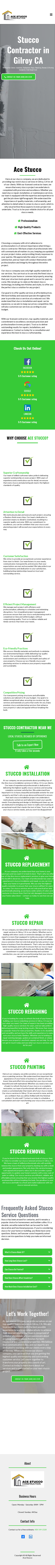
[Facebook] (23, 1536)
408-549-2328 (41, 1529)
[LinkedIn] (30, 1536)
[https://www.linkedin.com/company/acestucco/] (27, 407)
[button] (51, 14)
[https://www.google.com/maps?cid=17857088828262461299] (27, 384)
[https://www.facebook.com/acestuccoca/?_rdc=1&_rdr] (27, 361)
